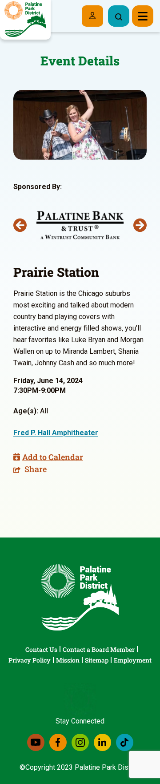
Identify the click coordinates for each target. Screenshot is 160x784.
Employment (133, 660)
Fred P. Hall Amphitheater (55, 432)
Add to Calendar (52, 457)
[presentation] (20, 225)
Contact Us (41, 649)
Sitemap (96, 660)
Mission (68, 660)
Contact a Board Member (99, 649)
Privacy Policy (29, 660)
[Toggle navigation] (142, 16)
